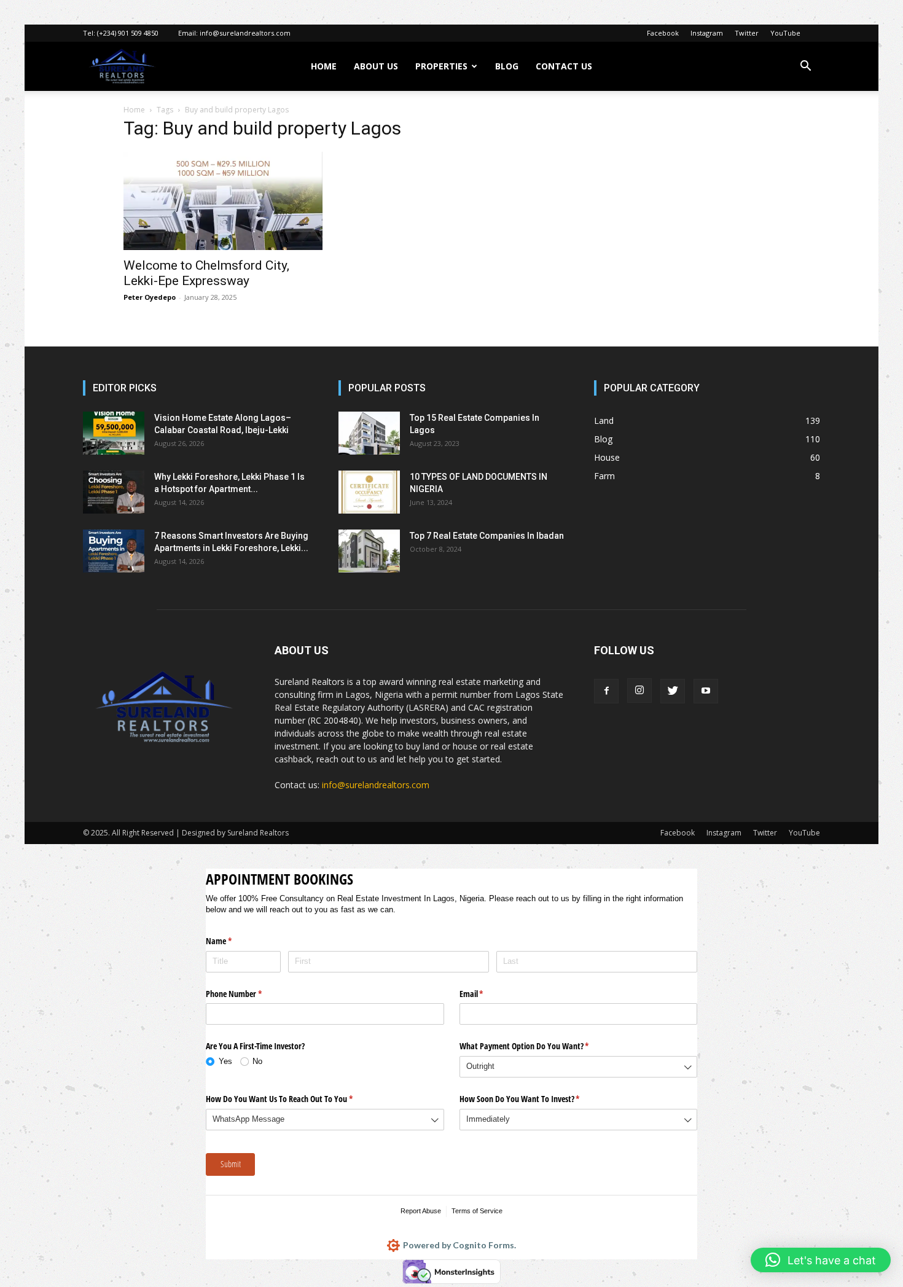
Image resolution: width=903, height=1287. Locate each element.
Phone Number (248, 993)
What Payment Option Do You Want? (538, 1046)
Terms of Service (477, 1211)
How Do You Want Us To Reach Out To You (293, 1099)
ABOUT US (376, 66)
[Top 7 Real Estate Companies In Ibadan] (369, 551)
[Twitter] (672, 691)
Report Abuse (421, 1211)
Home (134, 109)
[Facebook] (606, 691)
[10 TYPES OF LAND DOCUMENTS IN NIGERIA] (369, 492)
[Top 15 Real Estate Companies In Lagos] (369, 433)
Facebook (663, 32)
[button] (805, 67)
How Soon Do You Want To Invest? (534, 1099)
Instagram (706, 32)
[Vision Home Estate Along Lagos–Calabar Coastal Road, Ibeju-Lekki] (113, 433)
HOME (324, 66)
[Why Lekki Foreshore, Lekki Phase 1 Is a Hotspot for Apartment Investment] (113, 492)
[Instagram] (639, 690)
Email (485, 993)
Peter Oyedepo (149, 297)
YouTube (785, 32)
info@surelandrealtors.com (245, 32)
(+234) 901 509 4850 (127, 32)
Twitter (747, 32)
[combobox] (578, 1067)
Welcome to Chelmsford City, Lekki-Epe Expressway (206, 273)
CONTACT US (564, 66)
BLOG (506, 66)
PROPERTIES (441, 66)
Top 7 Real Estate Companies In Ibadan (487, 536)
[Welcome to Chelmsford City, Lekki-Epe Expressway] (222, 201)
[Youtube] (706, 691)
